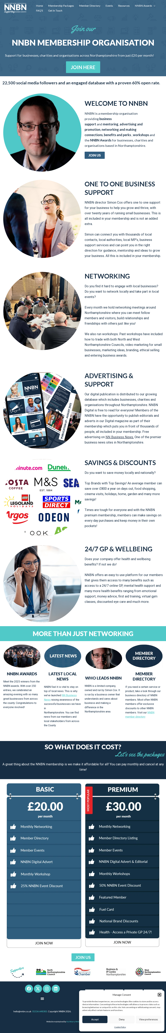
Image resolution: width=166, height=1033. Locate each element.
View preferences (148, 1019)
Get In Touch (55, 10)
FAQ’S (39, 10)
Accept (95, 1019)
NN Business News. (120, 437)
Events (109, 5)
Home (39, 5)
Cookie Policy (120, 1027)
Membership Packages (61, 5)
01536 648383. (39, 1011)
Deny (122, 1019)
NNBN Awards (143, 5)
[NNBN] (15, 7)
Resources (124, 5)
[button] (159, 994)
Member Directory (89, 5)
